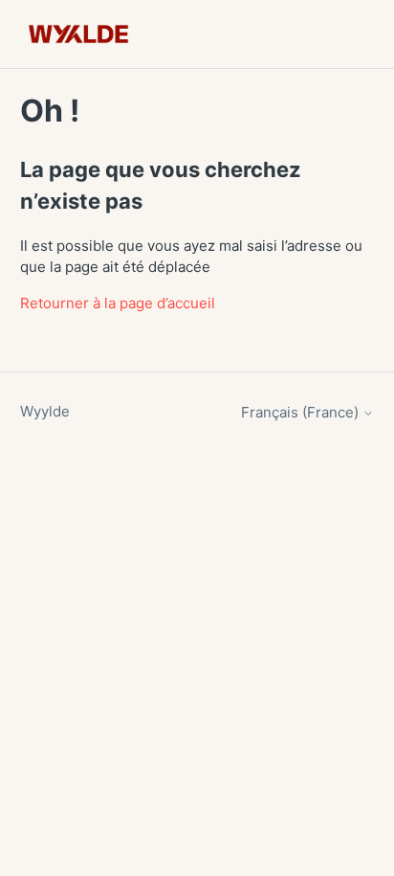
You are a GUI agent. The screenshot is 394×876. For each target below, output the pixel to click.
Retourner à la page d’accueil (117, 303)
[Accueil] (79, 34)
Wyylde (45, 411)
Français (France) (301, 412)
